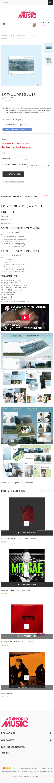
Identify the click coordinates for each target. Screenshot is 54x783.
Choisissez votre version (15, 165)
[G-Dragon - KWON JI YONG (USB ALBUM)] (27, 618)
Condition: (9, 125)
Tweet (7, 120)
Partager (17, 120)
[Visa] (3, 753)
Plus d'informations (11, 197)
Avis (45, 195)
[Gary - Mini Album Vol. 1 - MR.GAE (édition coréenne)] (27, 567)
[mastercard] (8, 753)
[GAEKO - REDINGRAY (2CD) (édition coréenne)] (27, 515)
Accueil (4, 36)
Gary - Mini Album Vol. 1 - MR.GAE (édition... (17, 590)
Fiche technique (33, 197)
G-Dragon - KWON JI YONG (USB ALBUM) (17, 642)
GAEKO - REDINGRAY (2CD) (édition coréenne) (18, 539)
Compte (5, 2)
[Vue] (26, 523)
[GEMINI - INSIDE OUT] (27, 670)
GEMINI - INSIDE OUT (9, 693)
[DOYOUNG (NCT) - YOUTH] (49, 48)
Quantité (6, 158)
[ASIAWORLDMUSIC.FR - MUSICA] (27, 15)
